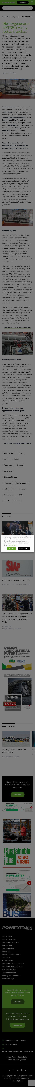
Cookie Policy (13, 545)
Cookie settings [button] (23, 548)
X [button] (30, 537)
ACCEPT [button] (11, 548)
